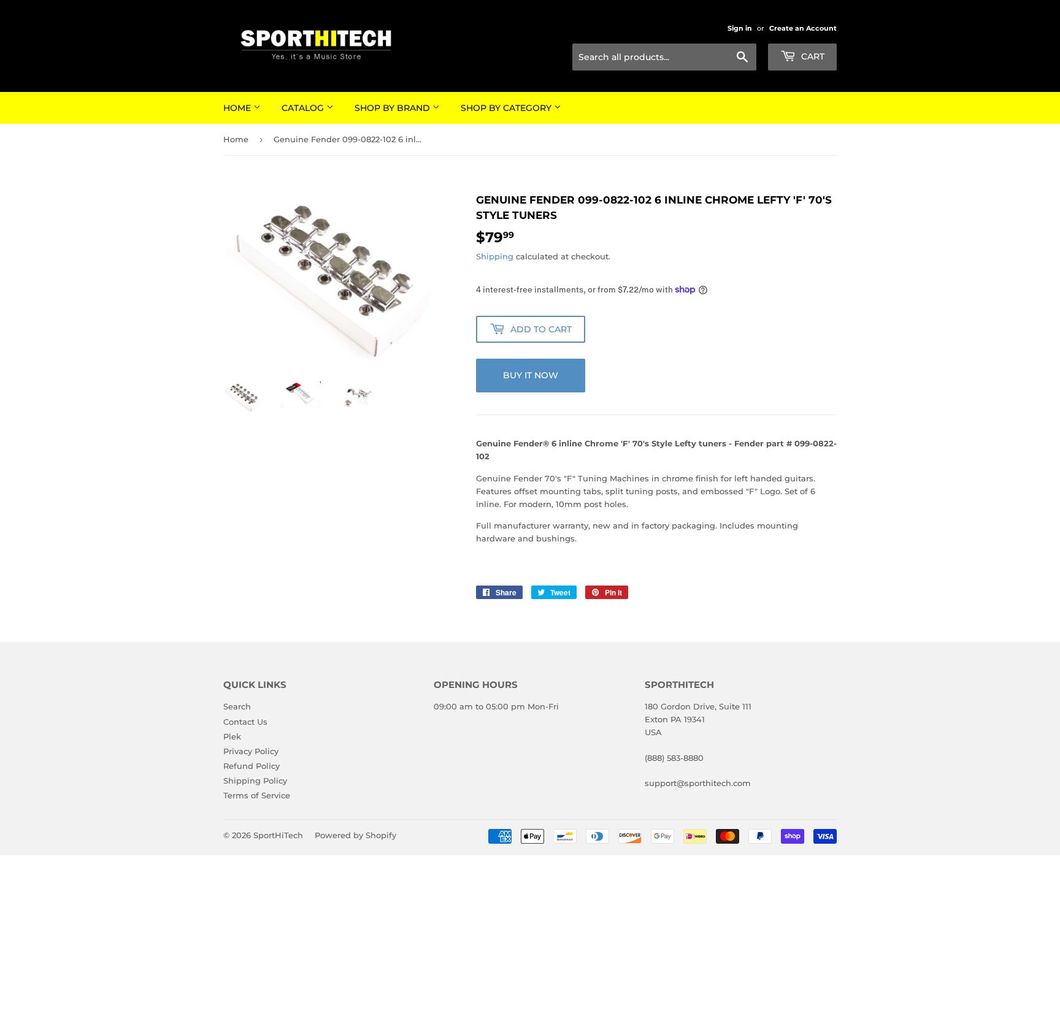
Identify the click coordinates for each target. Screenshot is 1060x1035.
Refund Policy (251, 766)
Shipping (494, 256)
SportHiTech (278, 835)
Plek (232, 736)
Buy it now (530, 375)
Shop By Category (507, 107)
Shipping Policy (255, 780)
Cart (811, 56)
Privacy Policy (250, 751)
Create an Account (803, 28)
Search (237, 706)
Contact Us (245, 722)
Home (238, 107)
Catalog (304, 107)
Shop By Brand (393, 107)
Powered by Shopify (355, 835)
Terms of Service (256, 795)
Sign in (740, 28)
